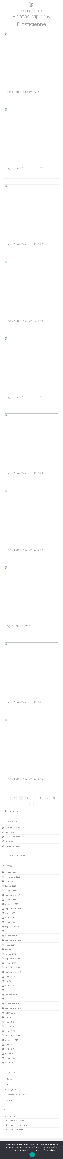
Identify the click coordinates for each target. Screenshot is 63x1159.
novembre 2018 (12, 1003)
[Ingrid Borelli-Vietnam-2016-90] (31, 745)
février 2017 (10, 1053)
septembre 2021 (13, 940)
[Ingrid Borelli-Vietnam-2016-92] (31, 592)
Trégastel (9, 832)
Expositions (10, 1084)
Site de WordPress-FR (15, 1129)
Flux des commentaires (16, 1125)
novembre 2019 (12, 967)
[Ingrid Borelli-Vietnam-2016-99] (31, 58)
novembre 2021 (12, 935)
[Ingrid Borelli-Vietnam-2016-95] (31, 364)
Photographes (12, 1089)
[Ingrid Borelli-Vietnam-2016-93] (31, 516)
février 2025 (10, 886)
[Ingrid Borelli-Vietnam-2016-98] (31, 135)
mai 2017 (9, 1049)
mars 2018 (10, 1031)
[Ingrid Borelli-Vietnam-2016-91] (31, 669)
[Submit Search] (5, 811)
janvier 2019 (11, 994)
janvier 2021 (11, 954)
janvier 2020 (11, 963)
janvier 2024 (11, 899)
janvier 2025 (11, 890)
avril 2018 (9, 1026)
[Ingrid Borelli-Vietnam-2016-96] (31, 287)
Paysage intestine (13, 846)
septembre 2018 (13, 1008)
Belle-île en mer (12, 836)
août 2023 (10, 913)
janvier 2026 (11, 872)
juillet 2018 (10, 1012)
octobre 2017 (11, 1040)
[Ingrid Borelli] (31, 6)
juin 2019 (9, 981)
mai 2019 (9, 985)
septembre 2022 (13, 926)
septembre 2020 (13, 958)
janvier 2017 (11, 1058)
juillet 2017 (10, 1044)
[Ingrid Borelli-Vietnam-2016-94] (31, 440)
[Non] (59, 1149)
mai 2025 (9, 881)
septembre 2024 (13, 895)
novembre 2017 (12, 1035)
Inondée (9, 841)
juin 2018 (9, 1017)
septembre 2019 (13, 972)
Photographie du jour (15, 1094)
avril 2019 (9, 990)
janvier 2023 (11, 922)
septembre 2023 (13, 908)
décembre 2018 (12, 999)
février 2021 (10, 949)
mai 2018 (9, 1022)
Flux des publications (15, 1120)
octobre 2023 (11, 904)
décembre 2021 (12, 931)
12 (54, 798)
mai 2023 (9, 917)
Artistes (8, 1079)
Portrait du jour (12, 1100)
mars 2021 (10, 944)
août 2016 (10, 1062)
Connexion (10, 1116)
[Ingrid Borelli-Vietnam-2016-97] (31, 211)
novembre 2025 (12, 877)
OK (32, 1154)
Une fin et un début (14, 827)
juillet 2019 (10, 976)
